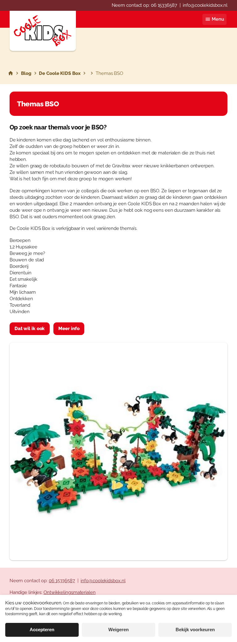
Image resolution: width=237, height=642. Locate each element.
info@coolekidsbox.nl (205, 5)
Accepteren (42, 629)
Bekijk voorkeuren (195, 629)
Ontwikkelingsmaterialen (70, 592)
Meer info (68, 328)
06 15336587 (164, 5)
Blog (26, 73)
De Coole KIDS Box (59, 73)
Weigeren (118, 629)
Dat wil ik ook (30, 328)
